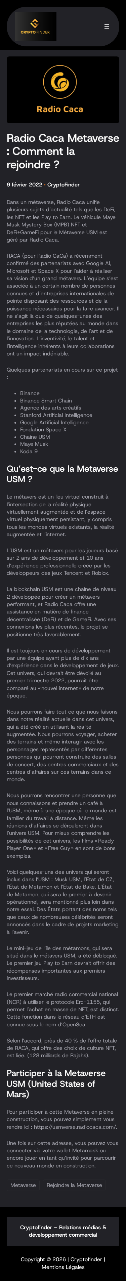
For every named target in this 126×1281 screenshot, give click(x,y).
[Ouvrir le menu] (107, 27)
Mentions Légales (63, 1267)
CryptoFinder (63, 184)
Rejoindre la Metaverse (74, 1185)
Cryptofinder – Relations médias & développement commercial (63, 1231)
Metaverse (23, 1185)
